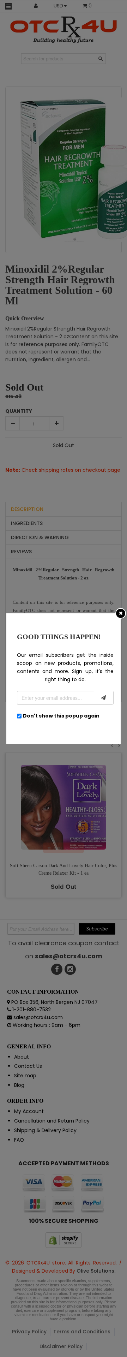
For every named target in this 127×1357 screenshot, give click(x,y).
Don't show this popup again (61, 715)
